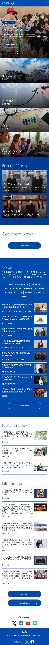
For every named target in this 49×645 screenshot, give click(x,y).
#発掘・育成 (28, 288)
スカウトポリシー (37, 635)
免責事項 (16, 635)
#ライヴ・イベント (21, 284)
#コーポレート (39, 292)
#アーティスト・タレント (13, 288)
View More (24, 405)
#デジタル (8, 292)
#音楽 (11, 284)
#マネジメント (35, 284)
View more (10, 44)
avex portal (24, 594)
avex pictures (24, 603)
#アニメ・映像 (39, 288)
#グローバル (18, 292)
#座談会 (24, 296)
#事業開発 (28, 292)
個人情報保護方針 (26, 635)
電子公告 (9, 635)
